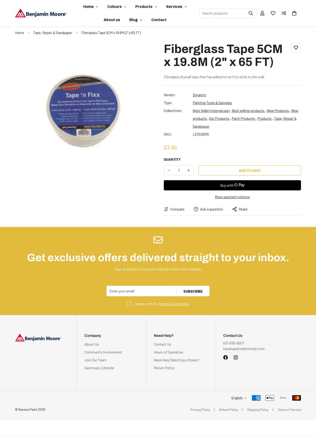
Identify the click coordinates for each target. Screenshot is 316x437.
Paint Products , (244, 118)
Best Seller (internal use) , (212, 110)
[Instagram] (235, 357)
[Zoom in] (142, 52)
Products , (265, 118)
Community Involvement (103, 352)
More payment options (232, 197)
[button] (294, 13)
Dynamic (199, 95)
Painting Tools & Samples (212, 102)
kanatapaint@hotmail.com (244, 348)
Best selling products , (249, 110)
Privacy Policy (200, 410)
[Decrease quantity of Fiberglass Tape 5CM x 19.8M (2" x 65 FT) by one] (169, 170)
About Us (91, 344)
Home (19, 33)
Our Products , (220, 118)
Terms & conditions (174, 303)
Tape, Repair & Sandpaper (52, 33)
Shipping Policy (257, 410)
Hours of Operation (168, 352)
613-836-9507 (233, 343)
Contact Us (162, 344)
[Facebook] (225, 357)
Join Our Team (95, 360)
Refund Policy (228, 410)
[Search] (251, 13)
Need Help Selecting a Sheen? (176, 360)
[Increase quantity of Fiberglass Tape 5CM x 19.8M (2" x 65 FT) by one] (188, 170)
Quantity (172, 159)
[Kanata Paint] (41, 13)
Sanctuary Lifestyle (99, 368)
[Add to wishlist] (296, 48)
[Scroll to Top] (307, 411)
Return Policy (164, 368)
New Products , (279, 110)
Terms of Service (289, 410)
